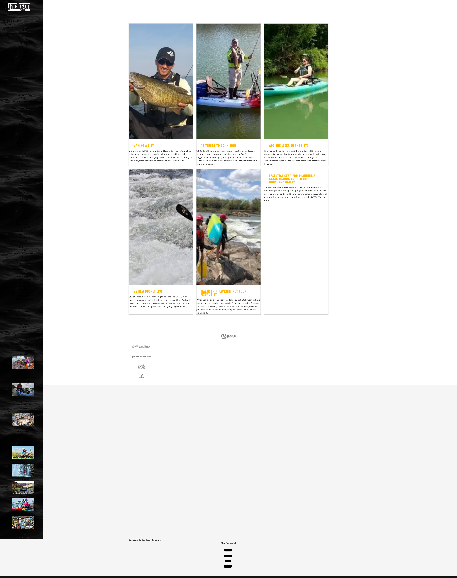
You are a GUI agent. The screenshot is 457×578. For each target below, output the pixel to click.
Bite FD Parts (23, 140)
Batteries (23, 88)
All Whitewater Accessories (23, 195)
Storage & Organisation (23, 114)
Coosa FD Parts (23, 143)
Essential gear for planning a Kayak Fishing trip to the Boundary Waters (292, 178)
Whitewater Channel (23, 435)
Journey (23, 247)
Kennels (23, 531)
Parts (23, 98)
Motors (23, 85)
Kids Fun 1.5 (23, 192)
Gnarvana (23, 182)
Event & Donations (23, 405)
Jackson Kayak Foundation (23, 401)
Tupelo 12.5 (23, 244)
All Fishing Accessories (23, 101)
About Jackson (23, 381)
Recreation (23, 497)
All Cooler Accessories (23, 299)
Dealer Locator (23, 371)
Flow (23, 179)
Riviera (23, 237)
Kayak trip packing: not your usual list (223, 293)
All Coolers (23, 286)
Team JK (23, 411)
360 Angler (23, 72)
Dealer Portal (23, 374)
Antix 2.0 (23, 169)
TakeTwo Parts (23, 150)
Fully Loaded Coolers (23, 295)
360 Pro (23, 75)
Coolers (23, 514)
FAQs (23, 331)
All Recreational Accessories (23, 253)
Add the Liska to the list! (288, 145)
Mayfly (23, 59)
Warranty (23, 341)
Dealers (23, 354)
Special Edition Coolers (23, 292)
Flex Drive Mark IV (23, 95)
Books (23, 211)
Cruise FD (23, 250)
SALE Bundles (23, 318)
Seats (23, 121)
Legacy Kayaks (23, 160)
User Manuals (23, 338)
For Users (23, 325)
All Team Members (23, 428)
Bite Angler (23, 53)
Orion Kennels (23, 308)
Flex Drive (23, 92)
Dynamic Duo (23, 176)
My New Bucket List (147, 291)
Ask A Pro (23, 328)
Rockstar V (23, 185)
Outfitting (23, 205)
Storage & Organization (23, 263)
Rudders (23, 124)
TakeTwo (23, 62)
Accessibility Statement (23, 351)
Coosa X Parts (23, 147)
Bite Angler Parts (23, 130)
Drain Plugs (23, 218)
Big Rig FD (23, 46)
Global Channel (23, 438)
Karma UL (23, 189)
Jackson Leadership (23, 398)
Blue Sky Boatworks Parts (23, 134)
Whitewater (23, 479)
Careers (23, 408)
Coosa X (23, 56)
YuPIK (23, 66)
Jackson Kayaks (23, 166)
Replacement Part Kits (23, 221)
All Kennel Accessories (23, 315)
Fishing (23, 462)
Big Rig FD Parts (23, 137)
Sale (23, 305)
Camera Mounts (23, 208)
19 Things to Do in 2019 (218, 145)
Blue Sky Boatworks (23, 69)
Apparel (23, 104)
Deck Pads (23, 127)
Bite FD (23, 43)
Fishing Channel (23, 432)
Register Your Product (23, 334)
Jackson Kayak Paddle (23, 49)
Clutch (23, 173)
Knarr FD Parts (23, 156)
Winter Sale (23, 445)
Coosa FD (23, 40)
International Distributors (23, 378)
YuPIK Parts (23, 153)
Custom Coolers (23, 289)
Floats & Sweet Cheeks (23, 202)
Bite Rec (23, 234)
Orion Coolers (23, 283)
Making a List (143, 145)
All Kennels (23, 312)
